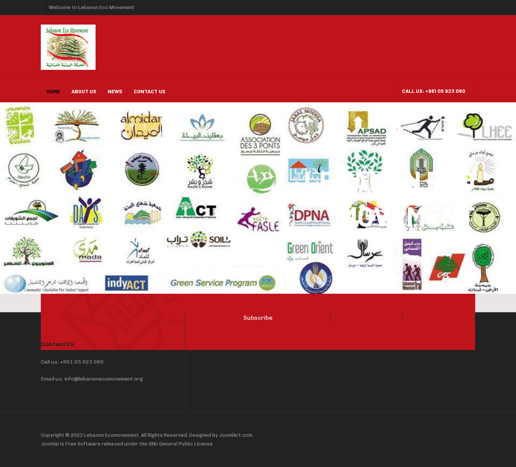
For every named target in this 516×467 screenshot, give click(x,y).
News (115, 91)
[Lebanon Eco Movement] (109, 47)
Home (53, 91)
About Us (83, 91)
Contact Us (149, 91)
